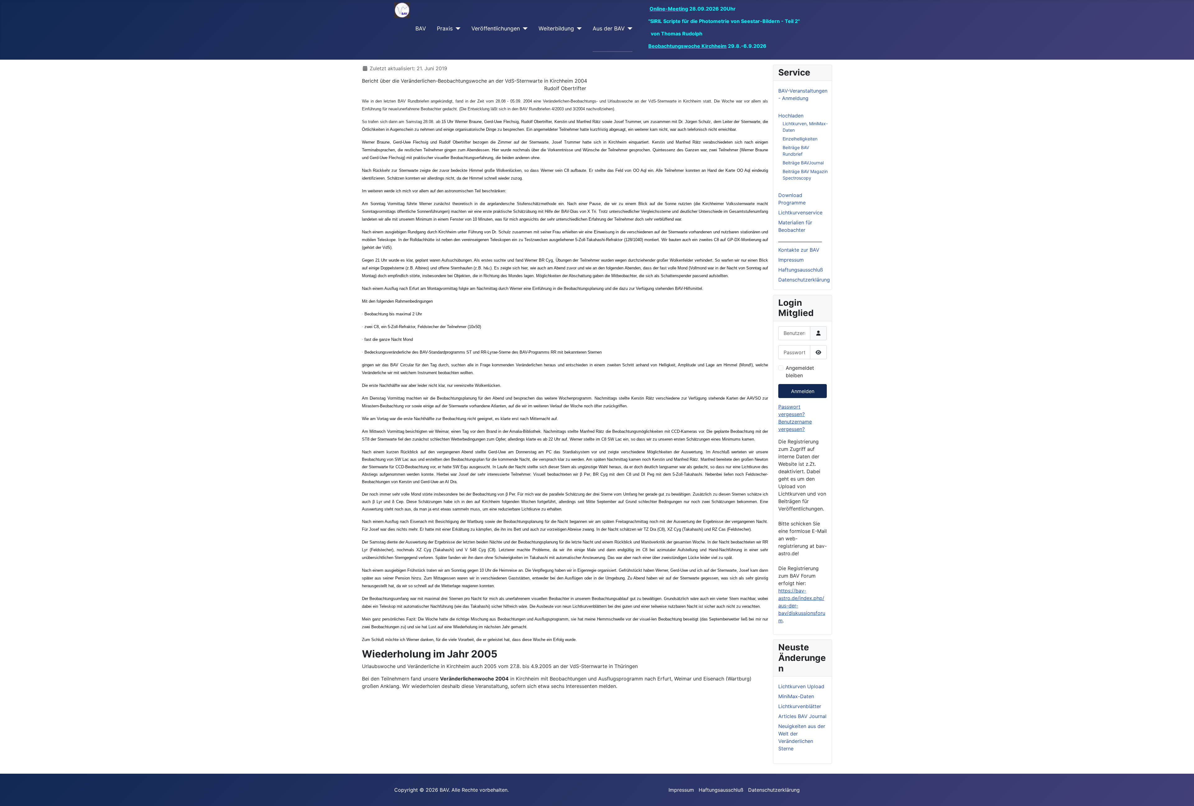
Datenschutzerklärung (804, 280)
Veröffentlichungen (495, 28)
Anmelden (802, 391)
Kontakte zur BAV (798, 250)
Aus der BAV (609, 28)
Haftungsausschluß (800, 270)
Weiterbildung (556, 28)
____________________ (800, 240)
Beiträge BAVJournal (803, 162)
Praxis (445, 28)
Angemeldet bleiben (800, 371)
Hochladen (790, 115)
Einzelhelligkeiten (800, 138)
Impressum (791, 260)
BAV (420, 28)
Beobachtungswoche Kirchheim (687, 46)
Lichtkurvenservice (800, 212)
